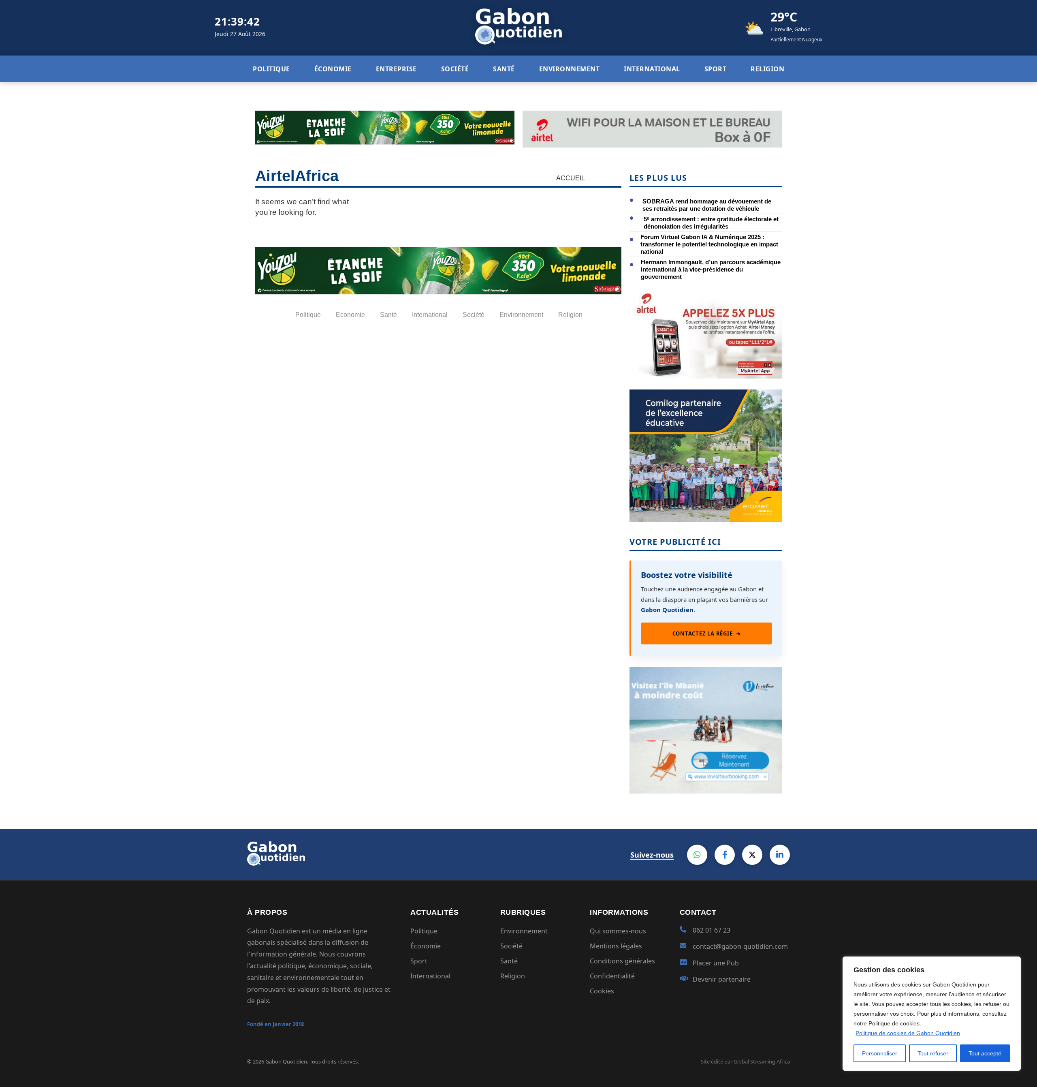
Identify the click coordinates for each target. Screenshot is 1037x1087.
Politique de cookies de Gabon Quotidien (908, 1033)
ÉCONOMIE (333, 68)
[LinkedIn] (780, 855)
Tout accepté (985, 1053)
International (430, 975)
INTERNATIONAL (652, 68)
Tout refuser (933, 1053)
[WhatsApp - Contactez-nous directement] (697, 855)
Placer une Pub (716, 963)
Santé (509, 960)
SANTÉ (504, 68)
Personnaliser (879, 1053)
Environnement (524, 931)
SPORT (715, 68)
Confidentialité (612, 975)
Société (511, 945)
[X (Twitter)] (752, 855)
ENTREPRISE (396, 68)
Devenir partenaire (722, 979)
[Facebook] (725, 855)
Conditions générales (622, 960)
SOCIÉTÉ (455, 68)
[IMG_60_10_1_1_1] (705, 376)
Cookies (602, 990)
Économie (425, 945)
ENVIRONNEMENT (569, 68)
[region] (932, 1013)
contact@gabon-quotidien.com (740, 946)
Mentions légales (616, 945)
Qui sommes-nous (618, 931)
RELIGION (767, 68)
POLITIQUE (271, 68)
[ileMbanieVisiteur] (705, 791)
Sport (418, 960)
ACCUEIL (570, 178)
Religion (512, 975)
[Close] (1012, 963)
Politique (423, 931)
